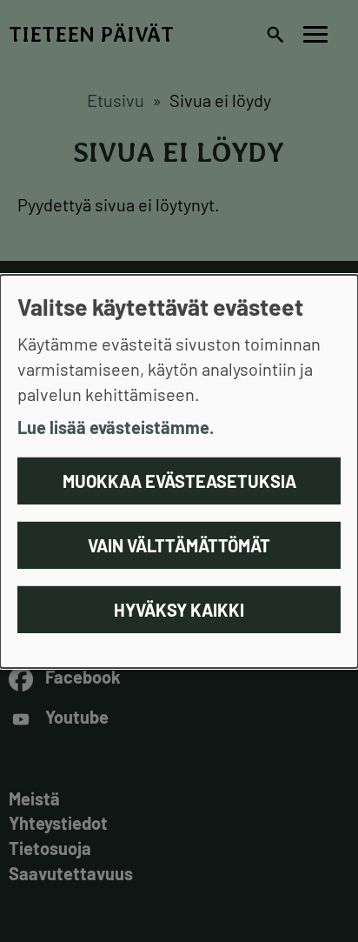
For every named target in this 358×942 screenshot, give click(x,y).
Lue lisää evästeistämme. (115, 427)
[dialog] (179, 470)
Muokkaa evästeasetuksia (179, 481)
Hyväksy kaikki (179, 609)
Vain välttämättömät (179, 545)
